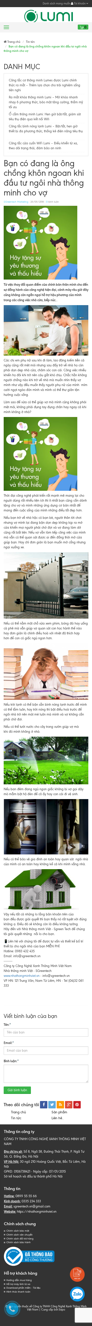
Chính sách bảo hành (18, 1242)
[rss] (60, 1104)
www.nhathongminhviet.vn (21, 976)
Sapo (62, 1309)
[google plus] (68, 1104)
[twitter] (52, 1104)
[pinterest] (77, 1104)
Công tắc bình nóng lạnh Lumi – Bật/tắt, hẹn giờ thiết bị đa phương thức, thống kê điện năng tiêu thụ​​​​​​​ (46, 131)
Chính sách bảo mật (17, 1230)
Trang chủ (18, 1112)
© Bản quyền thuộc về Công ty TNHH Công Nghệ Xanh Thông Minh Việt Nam (46, 1308)
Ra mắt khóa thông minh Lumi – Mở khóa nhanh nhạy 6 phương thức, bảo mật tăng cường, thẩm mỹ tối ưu (46, 102)
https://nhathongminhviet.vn (36, 1211)
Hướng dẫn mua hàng (19, 1280)
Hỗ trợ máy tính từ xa (18, 1284)
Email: (9, 1043)
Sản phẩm (59, 1112)
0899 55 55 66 (26, 1196)
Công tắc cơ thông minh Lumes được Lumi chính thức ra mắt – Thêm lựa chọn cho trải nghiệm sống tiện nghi (44, 85)
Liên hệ (58, 1118)
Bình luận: (11, 1061)
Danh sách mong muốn (56, 3)
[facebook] (43, 1104)
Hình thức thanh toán (18, 1291)
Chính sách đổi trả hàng (19, 1238)
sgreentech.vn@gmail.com (31, 1206)
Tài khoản (79, 3)
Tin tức (16, 1118)
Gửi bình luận (17, 1090)
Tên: (7, 1025)
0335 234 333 (31, 1201)
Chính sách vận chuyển (19, 1234)
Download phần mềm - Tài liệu (23, 1287)
